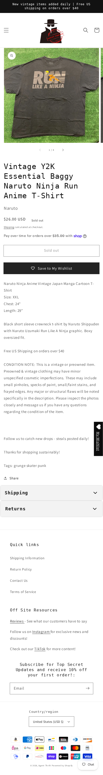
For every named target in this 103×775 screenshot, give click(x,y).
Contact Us (19, 580)
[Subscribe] (87, 688)
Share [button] (14, 478)
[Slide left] (40, 149)
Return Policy (21, 569)
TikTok (40, 648)
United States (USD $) (48, 722)
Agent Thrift (44, 765)
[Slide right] (62, 149)
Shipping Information (27, 558)
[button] (6, 30)
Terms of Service (23, 591)
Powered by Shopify (62, 765)
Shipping (9, 227)
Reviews (17, 621)
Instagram (41, 631)
